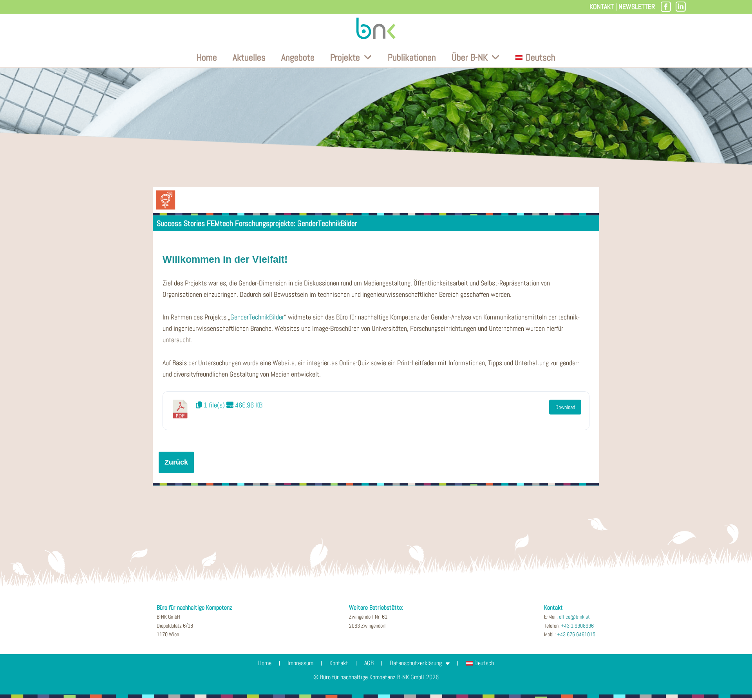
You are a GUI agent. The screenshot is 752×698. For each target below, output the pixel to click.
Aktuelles (249, 57)
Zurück (176, 462)
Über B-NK (470, 57)
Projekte (345, 57)
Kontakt (601, 6)
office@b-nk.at (574, 616)
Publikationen (412, 57)
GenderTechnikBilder (257, 316)
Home (207, 57)
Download (565, 407)
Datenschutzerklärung (416, 663)
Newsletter (636, 6)
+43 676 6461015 (576, 634)
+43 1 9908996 (577, 625)
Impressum (300, 663)
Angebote (298, 57)
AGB (369, 663)
